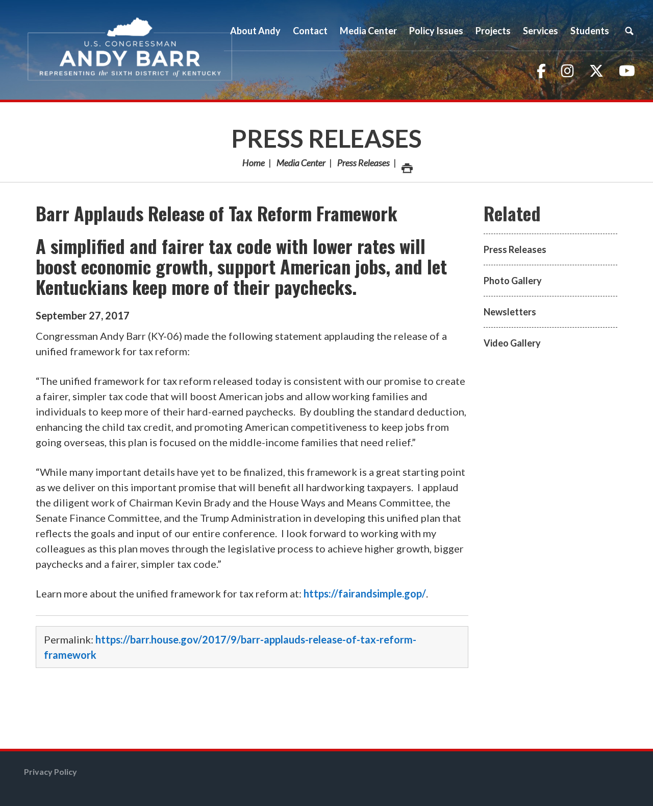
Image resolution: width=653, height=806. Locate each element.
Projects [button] (493, 30)
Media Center (301, 162)
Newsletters (510, 311)
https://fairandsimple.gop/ (365, 593)
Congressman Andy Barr (130, 50)
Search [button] (629, 30)
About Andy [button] (255, 30)
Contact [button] (310, 30)
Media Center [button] (368, 30)
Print (406, 162)
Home (253, 162)
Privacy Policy (50, 771)
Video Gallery (512, 343)
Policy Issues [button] (436, 30)
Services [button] (540, 30)
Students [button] (589, 30)
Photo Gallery (513, 280)
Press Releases (326, 138)
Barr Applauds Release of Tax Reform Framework (216, 212)
